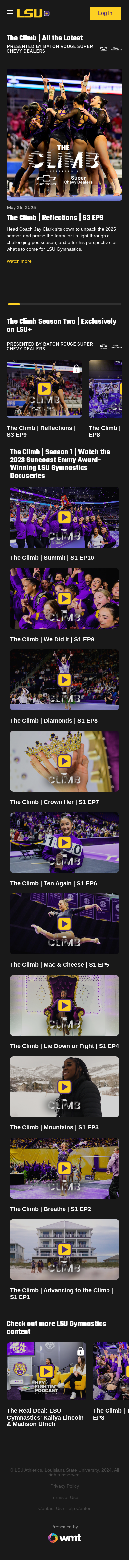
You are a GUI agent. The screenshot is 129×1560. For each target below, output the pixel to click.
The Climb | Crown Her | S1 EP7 (54, 802)
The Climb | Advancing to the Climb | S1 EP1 (61, 1293)
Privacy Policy (64, 1486)
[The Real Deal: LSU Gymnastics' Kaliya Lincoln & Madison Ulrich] (46, 1371)
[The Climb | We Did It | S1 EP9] (64, 598)
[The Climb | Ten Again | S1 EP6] (64, 842)
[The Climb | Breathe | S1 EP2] (64, 1168)
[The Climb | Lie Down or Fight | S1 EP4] (64, 1005)
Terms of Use (64, 1497)
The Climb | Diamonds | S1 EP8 (54, 720)
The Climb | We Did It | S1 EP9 (52, 639)
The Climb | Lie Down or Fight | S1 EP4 (64, 1046)
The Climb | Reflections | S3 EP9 (41, 431)
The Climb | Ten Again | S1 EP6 (53, 883)
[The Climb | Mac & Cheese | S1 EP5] (64, 923)
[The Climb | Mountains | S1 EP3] (64, 1086)
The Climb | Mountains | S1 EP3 (54, 1127)
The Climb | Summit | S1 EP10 (52, 557)
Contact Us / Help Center (64, 1508)
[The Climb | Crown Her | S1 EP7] (64, 761)
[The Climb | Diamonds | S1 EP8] (64, 679)
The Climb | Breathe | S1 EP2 (50, 1209)
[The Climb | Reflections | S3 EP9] (44, 389)
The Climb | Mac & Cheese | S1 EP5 (59, 964)
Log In (105, 13)
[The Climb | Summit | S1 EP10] (64, 517)
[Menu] (10, 13)
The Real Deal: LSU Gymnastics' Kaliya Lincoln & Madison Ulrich (45, 1417)
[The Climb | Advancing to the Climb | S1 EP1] (64, 1249)
